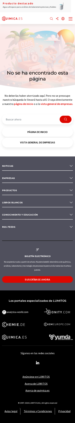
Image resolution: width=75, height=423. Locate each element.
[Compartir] (57, 19)
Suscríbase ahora (37, 279)
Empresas (8, 178)
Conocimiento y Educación (20, 214)
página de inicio (23, 104)
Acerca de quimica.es (37, 390)
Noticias (7, 166)
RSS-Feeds (8, 227)
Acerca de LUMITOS (36, 383)
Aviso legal (11, 411)
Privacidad (64, 411)
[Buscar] (51, 19)
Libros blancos (12, 202)
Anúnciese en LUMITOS (36, 376)
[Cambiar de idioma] (63, 19)
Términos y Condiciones (38, 411)
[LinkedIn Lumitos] (37, 363)
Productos (9, 190)
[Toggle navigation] (70, 19)
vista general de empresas (56, 104)
